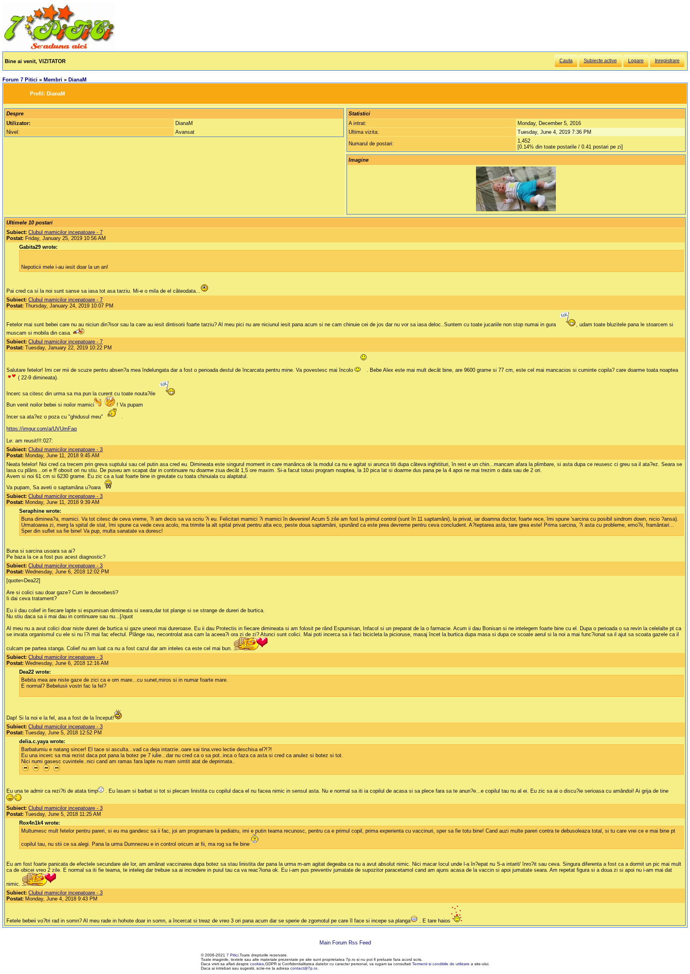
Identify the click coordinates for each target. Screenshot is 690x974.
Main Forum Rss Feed (345, 943)
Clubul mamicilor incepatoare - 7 (65, 232)
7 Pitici (232, 955)
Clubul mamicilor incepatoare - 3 (65, 449)
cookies (257, 964)
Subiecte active (600, 60)
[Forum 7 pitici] (58, 49)
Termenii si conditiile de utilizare (441, 964)
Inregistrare (667, 60)
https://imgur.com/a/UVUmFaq (41, 429)
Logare (636, 60)
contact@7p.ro (303, 968)
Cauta (566, 60)
